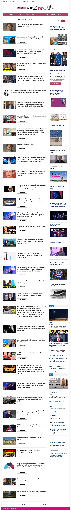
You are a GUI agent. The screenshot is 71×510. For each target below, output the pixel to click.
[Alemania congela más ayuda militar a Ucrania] (9, 495)
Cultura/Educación (25, 14)
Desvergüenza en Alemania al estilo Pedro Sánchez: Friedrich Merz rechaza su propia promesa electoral (30, 241)
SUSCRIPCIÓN (19, 1)
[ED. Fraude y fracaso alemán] (9, 148)
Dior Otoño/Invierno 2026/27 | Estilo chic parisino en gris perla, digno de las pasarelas (58, 402)
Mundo (34, 14)
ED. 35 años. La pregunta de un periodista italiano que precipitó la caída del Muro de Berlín (30, 399)
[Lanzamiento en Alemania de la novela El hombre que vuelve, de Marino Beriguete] (9, 40)
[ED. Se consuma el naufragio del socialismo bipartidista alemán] (9, 27)
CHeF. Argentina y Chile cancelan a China (59, 368)
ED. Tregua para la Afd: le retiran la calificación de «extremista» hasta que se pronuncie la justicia (31, 173)
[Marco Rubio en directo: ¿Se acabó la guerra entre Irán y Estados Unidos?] (58, 336)
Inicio (11, 14)
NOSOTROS (5, 1)
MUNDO (51, 306)
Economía (46, 14)
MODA (51, 374)
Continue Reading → (22, 29)
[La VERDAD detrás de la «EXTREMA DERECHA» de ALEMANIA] (9, 343)
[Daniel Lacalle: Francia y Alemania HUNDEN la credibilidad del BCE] (9, 119)
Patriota (51, 322)
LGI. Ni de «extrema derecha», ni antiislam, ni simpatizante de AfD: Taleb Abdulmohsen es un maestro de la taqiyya (31, 385)
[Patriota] (58, 315)
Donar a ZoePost (55, 83)
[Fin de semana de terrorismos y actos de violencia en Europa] (9, 482)
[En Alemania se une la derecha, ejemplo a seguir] (9, 441)
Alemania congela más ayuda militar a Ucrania (31, 491)
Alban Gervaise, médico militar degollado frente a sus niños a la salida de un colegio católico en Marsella (59, 424)
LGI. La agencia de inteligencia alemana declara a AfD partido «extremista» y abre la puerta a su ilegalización (31, 214)
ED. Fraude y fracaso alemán (25, 144)
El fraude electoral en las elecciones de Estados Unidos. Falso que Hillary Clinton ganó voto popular (58, 431)
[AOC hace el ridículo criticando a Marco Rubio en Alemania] (9, 67)
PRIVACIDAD (34, 1)
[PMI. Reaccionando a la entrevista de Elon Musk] (9, 356)
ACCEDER (29, 1)
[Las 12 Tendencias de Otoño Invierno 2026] (58, 383)
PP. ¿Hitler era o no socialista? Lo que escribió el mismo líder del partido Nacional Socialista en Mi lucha (31, 328)
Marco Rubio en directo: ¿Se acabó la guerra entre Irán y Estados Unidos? (58, 345)
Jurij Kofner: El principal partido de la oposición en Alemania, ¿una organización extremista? (30, 201)
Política (40, 14)
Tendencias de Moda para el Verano (57, 408)
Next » (44, 504)
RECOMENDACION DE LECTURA (57, 445)
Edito (16, 14)
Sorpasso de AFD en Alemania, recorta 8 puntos (31, 226)
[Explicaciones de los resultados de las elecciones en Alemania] (9, 453)
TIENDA (24, 1)
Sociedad (53, 14)
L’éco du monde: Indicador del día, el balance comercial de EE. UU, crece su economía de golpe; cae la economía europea (30, 51)
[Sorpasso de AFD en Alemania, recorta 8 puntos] (9, 230)
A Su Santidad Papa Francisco (57, 418)
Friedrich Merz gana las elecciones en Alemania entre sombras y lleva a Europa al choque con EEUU (30, 255)
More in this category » (53, 371)
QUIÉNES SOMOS (12, 1)
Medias (59, 14)
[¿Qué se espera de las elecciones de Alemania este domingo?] (9, 284)
